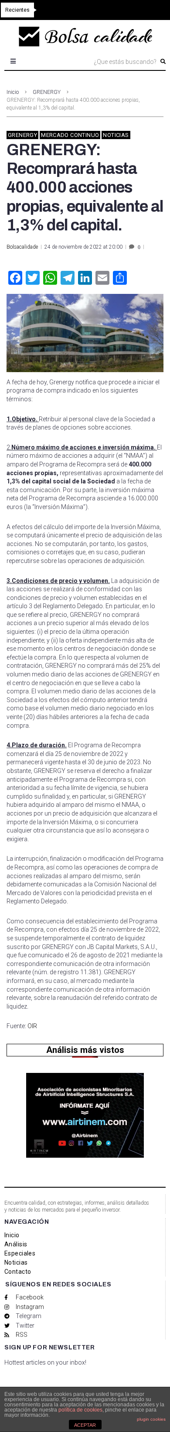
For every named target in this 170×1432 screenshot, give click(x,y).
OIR (32, 1025)
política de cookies (80, 1410)
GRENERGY (47, 92)
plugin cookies (151, 1419)
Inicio (13, 92)
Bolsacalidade (22, 247)
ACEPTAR (85, 1425)
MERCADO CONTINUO (70, 135)
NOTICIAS (116, 135)
